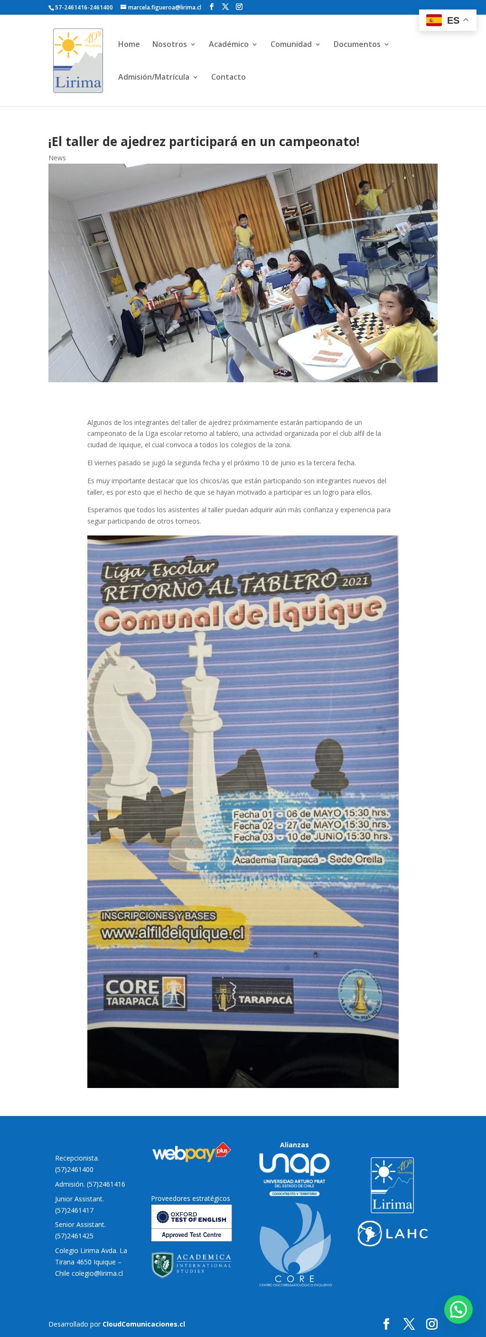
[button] (458, 1309)
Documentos (357, 45)
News (57, 157)
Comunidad (291, 45)
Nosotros (169, 45)
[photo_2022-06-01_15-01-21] (242, 1085)
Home (129, 45)
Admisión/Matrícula (153, 78)
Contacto (228, 78)
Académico (229, 45)
